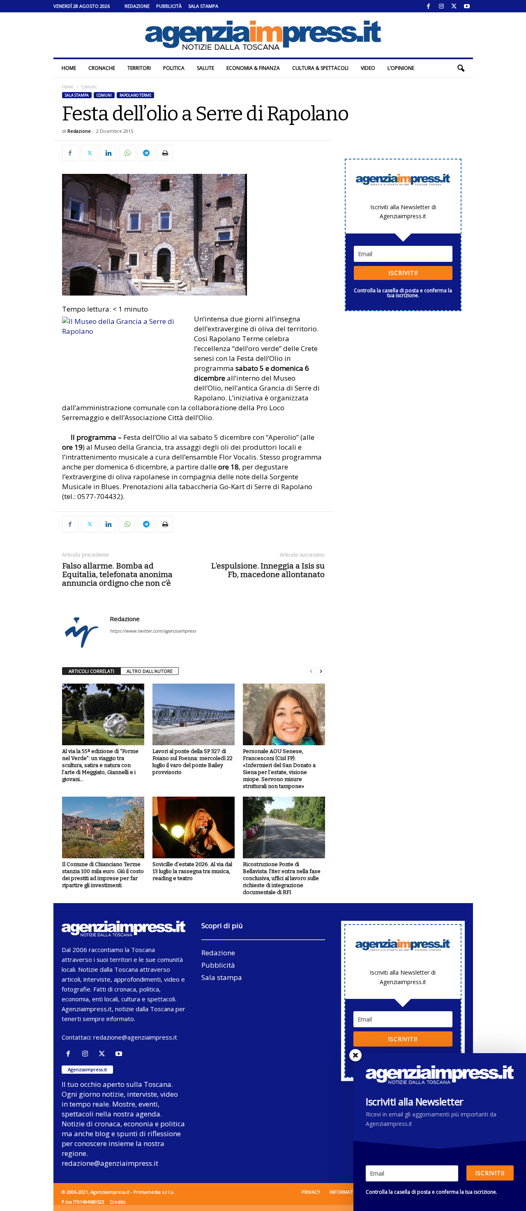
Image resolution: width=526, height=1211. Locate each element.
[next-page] (321, 671)
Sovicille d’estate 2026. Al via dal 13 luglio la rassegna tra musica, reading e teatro (192, 871)
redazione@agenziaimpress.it (135, 1037)
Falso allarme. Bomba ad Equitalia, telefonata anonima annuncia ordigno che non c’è (117, 574)
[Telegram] (146, 153)
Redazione (137, 6)
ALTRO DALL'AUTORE (150, 671)
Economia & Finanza (253, 68)
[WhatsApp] (127, 153)
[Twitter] (454, 6)
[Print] (165, 153)
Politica (174, 68)
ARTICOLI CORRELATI (91, 671)
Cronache (101, 68)
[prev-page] (311, 671)
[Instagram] (441, 6)
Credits (117, 1202)
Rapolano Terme (135, 95)
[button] (461, 68)
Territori (139, 68)
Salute (205, 68)
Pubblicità (169, 6)
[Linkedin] (108, 153)
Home (69, 68)
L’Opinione (401, 68)
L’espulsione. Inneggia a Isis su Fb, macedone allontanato (268, 570)
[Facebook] (429, 6)
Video (368, 68)
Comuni (104, 95)
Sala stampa (203, 6)
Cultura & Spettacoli (320, 68)
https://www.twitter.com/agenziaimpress (153, 631)
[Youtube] (467, 6)
